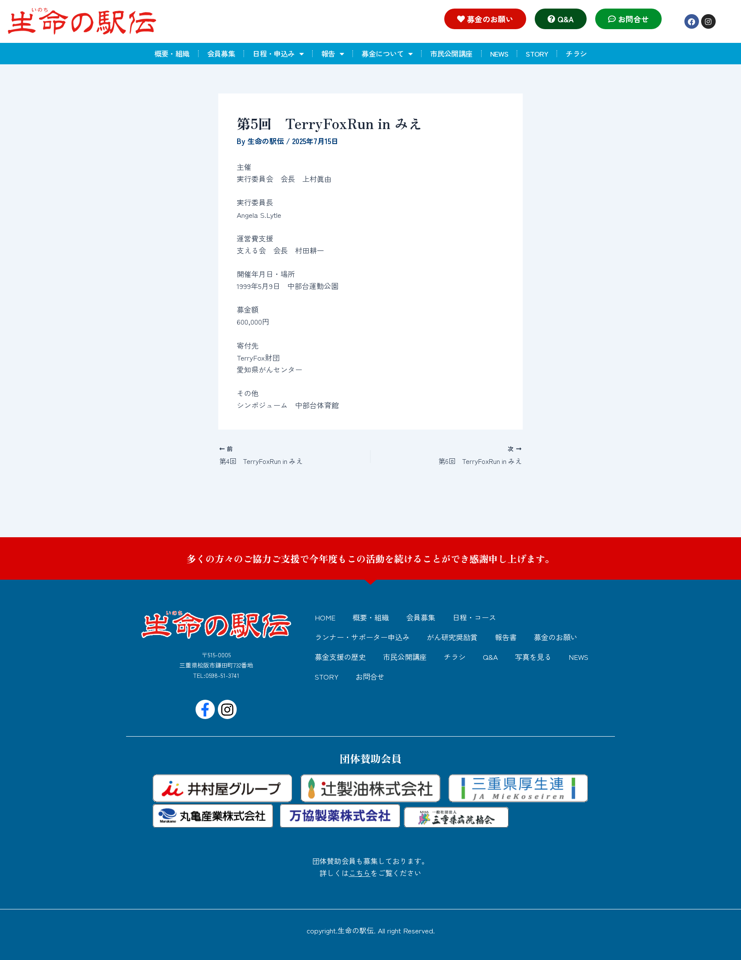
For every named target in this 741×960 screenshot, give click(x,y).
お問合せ (370, 676)
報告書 (506, 637)
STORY (537, 53)
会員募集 (221, 53)
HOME (325, 617)
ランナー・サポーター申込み (362, 637)
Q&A (490, 656)
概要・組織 (172, 53)
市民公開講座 (451, 53)
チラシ (576, 53)
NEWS (499, 53)
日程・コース (474, 617)
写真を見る (533, 656)
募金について (382, 53)
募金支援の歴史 (340, 656)
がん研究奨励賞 (452, 637)
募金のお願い (556, 637)
